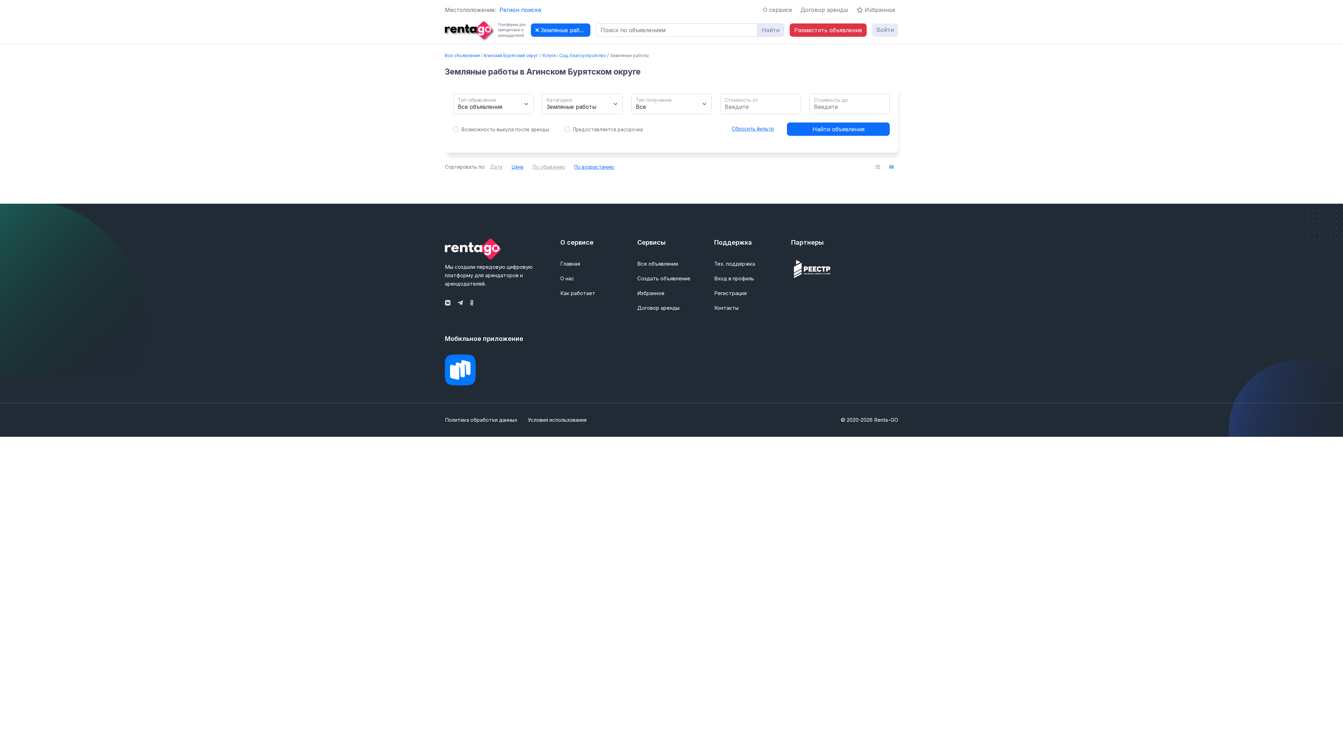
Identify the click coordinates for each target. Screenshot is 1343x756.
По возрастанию (594, 167)
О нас (567, 278)
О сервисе (777, 9)
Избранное (879, 9)
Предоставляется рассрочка (608, 129)
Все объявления (462, 55)
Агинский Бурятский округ (510, 55)
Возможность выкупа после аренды (505, 129)
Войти (885, 29)
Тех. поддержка (734, 263)
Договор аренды (824, 9)
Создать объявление (663, 278)
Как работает (577, 293)
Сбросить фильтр (753, 129)
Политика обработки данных (481, 419)
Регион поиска (520, 9)
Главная (570, 263)
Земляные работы (564, 30)
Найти (771, 30)
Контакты (726, 307)
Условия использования (557, 419)
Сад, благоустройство (582, 55)
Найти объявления (838, 129)
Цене (518, 167)
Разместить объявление (828, 30)
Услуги (549, 55)
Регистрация (730, 293)
